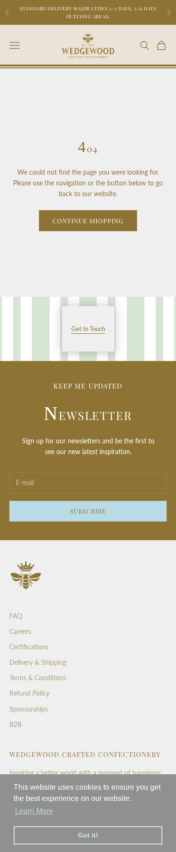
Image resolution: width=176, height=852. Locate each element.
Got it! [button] (88, 835)
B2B (15, 724)
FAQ (15, 616)
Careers (20, 631)
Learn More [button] (34, 811)
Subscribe (88, 511)
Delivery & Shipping (37, 662)
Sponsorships (28, 709)
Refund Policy (29, 693)
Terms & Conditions (37, 678)
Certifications (28, 647)
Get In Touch (88, 328)
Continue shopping (88, 221)
